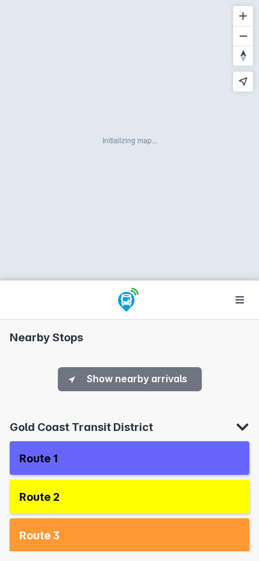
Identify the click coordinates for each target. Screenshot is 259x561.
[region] (129, 140)
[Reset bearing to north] (243, 56)
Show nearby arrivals (137, 379)
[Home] (128, 300)
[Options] (240, 300)
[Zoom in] (243, 16)
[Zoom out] (243, 36)
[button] (129, 458)
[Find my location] (243, 81)
